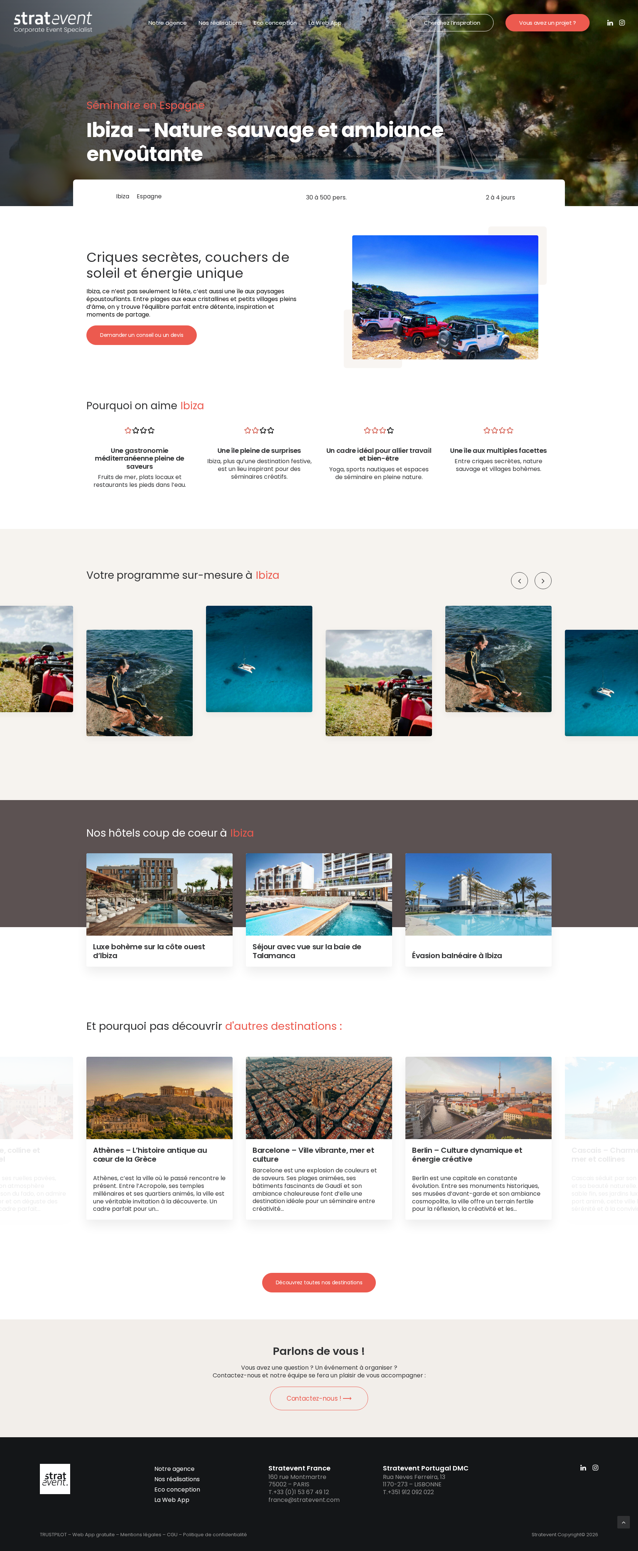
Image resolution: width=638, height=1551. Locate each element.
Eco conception (275, 23)
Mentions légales (140, 1534)
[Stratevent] (53, 22)
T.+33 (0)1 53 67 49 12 (298, 1492)
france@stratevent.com (304, 1500)
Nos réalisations (220, 23)
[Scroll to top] (623, 1521)
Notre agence (167, 23)
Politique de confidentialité (215, 1534)
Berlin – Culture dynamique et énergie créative (467, 1154)
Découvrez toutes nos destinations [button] (319, 1282)
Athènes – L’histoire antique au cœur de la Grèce (150, 1154)
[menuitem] (167, 22)
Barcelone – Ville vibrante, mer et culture (313, 1154)
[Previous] (519, 580)
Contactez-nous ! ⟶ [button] (319, 1398)
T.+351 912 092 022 (408, 1492)
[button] (610, 22)
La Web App (325, 23)
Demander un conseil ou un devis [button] (141, 335)
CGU (172, 1534)
